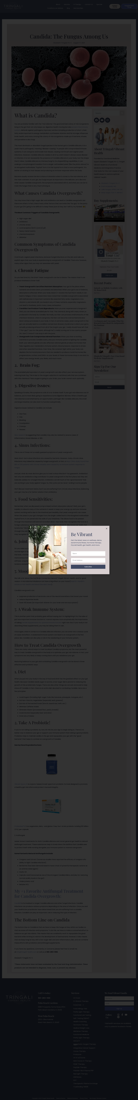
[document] (69, 550)
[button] (106, 528)
